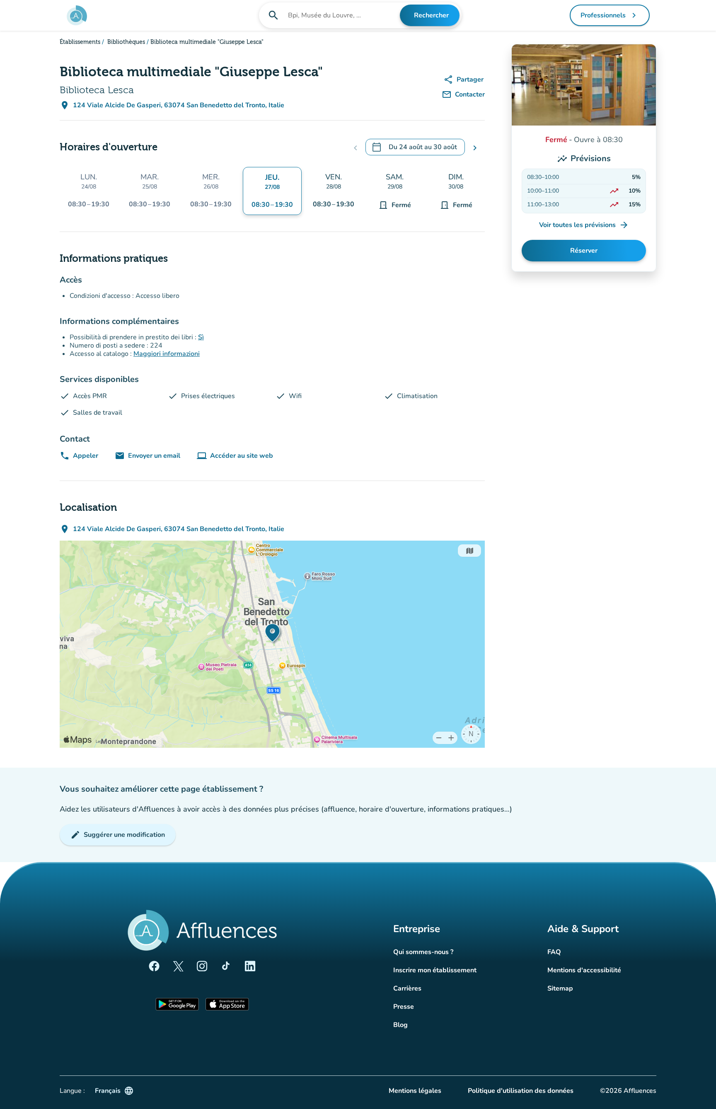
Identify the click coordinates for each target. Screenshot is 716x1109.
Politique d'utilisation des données (520, 1091)
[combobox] (343, 15)
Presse (403, 1007)
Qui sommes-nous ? (423, 952)
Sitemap (560, 988)
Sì (201, 337)
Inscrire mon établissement (435, 970)
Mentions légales (415, 1091)
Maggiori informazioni (166, 353)
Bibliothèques (125, 42)
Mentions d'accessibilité (584, 970)
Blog (400, 1025)
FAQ (554, 952)
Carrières (407, 988)
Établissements (80, 42)
